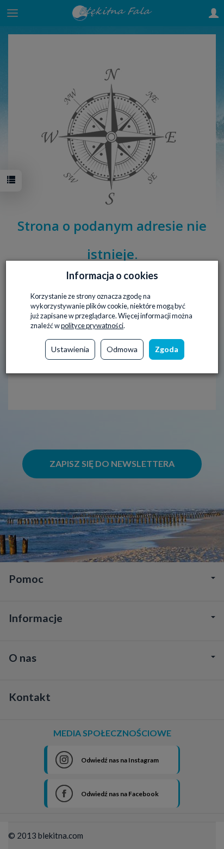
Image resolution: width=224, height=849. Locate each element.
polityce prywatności (92, 325)
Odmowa (122, 349)
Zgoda (166, 349)
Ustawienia (70, 349)
